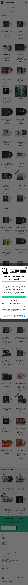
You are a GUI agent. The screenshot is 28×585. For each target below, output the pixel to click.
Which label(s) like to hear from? (11, 303)
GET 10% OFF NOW (14, 297)
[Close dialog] (26, 268)
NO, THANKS (14, 300)
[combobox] (13, 306)
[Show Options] (24, 306)
